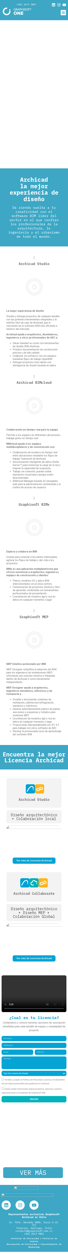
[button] (63, 12)
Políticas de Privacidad (25, 1238)
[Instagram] (59, 5)
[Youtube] (64, 5)
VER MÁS (33, 1172)
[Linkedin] (53, 5)
